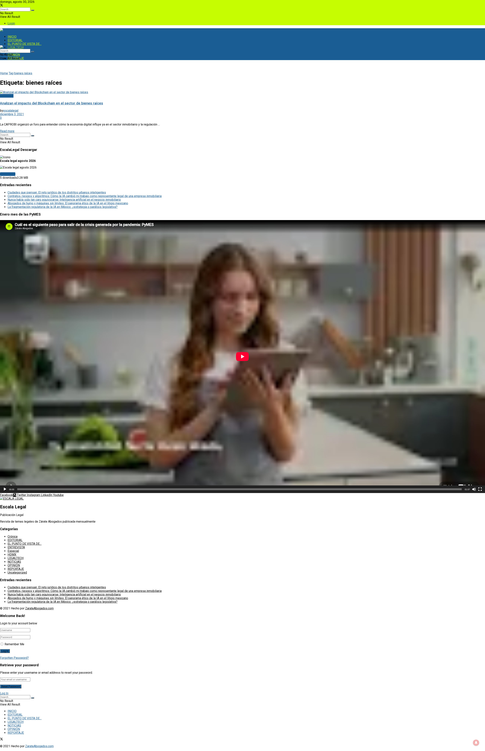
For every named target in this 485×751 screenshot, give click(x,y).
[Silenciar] (474, 489)
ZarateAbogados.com (39, 608)
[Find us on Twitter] (1, 5)
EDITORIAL (15, 40)
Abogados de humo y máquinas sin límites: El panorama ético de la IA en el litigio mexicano (68, 203)
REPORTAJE (16, 569)
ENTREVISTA (16, 547)
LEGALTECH (15, 558)
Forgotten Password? (14, 658)
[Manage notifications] (476, 743)
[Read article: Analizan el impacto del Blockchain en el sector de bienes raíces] (242, 92)
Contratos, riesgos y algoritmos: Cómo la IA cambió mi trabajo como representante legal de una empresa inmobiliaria (85, 196)
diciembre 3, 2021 (12, 114)
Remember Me (14, 644)
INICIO (12, 36)
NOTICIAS (6, 96)
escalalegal (10, 110)
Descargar (7, 174)
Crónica (12, 536)
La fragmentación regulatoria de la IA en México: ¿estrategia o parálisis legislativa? (62, 207)
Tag (11, 73)
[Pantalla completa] (480, 489)
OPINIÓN (14, 54)
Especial (13, 551)
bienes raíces (23, 73)
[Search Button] (32, 10)
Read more (7, 131)
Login (11, 23)
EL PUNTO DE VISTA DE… (24, 44)
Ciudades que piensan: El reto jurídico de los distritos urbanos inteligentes (57, 192)
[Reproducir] (5, 489)
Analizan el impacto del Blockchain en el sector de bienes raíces (51, 103)
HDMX (12, 554)
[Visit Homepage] (12, 30)
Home (4, 73)
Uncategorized (17, 572)
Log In (4, 693)
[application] (242, 356)
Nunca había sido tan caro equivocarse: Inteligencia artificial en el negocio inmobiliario (64, 199)
